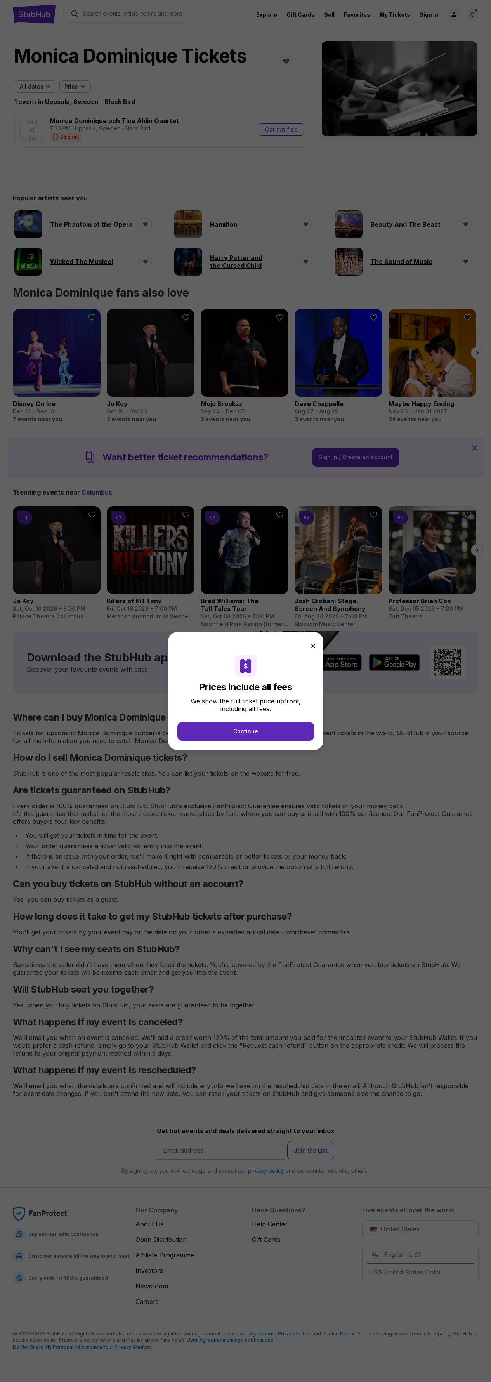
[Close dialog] (313, 646)
